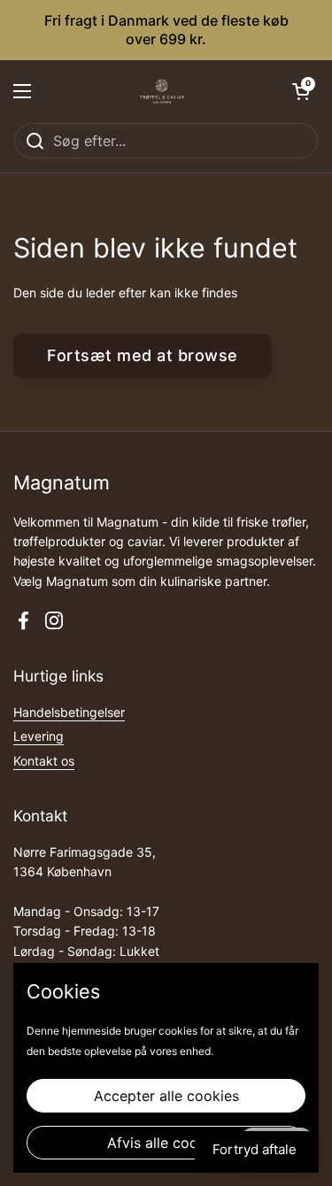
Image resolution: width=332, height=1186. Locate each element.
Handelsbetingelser (69, 712)
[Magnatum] (161, 91)
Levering (38, 735)
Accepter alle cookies (166, 1096)
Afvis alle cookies (166, 1142)
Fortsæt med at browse (142, 355)
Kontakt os (43, 760)
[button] (301, 91)
